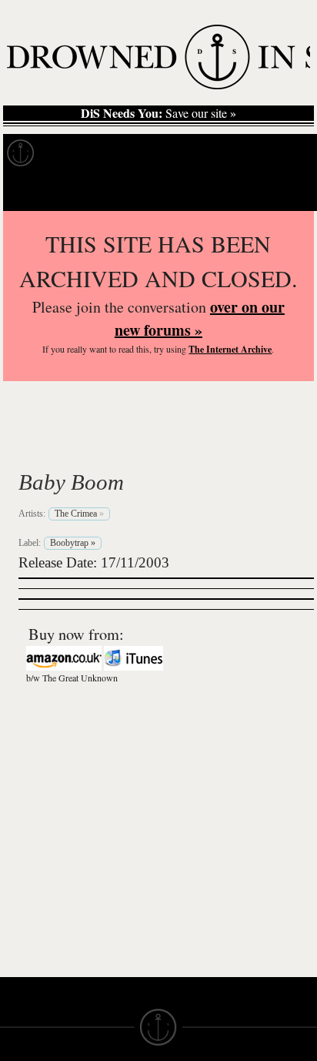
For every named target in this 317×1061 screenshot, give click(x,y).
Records (76, 153)
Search (283, 191)
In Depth (149, 153)
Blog (289, 153)
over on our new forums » (200, 318)
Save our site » (158, 113)
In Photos (225, 153)
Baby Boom (71, 482)
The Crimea (98, 446)
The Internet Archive (230, 349)
